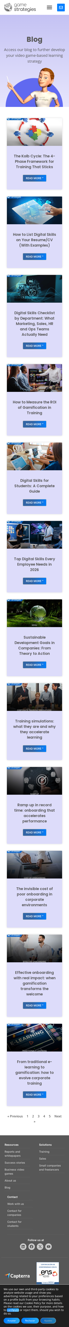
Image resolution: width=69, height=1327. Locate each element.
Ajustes (48, 1320)
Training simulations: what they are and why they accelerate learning (34, 729)
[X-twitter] (40, 1246)
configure (13, 1310)
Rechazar (30, 1320)
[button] (49, 7)
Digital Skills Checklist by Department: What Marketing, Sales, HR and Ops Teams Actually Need (34, 323)
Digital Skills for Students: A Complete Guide (34, 486)
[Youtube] (48, 1246)
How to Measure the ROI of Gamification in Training (34, 408)
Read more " (34, 178)
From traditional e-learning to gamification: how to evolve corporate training (34, 1072)
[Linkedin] (23, 1246)
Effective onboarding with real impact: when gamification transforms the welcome (35, 983)
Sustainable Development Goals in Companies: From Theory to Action (35, 645)
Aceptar (11, 1320)
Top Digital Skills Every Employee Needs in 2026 (34, 564)
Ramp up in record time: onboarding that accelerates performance (34, 813)
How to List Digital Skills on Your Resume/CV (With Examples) (34, 240)
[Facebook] (31, 1246)
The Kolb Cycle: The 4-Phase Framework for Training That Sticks (34, 162)
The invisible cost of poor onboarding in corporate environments (34, 897)
